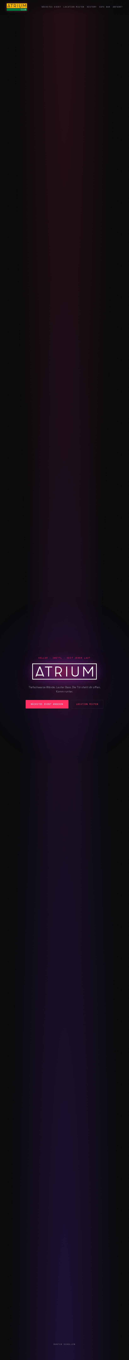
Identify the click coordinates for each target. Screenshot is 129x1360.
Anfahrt (118, 7)
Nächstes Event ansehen (47, 704)
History (92, 7)
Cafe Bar (104, 7)
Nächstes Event (51, 7)
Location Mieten (74, 7)
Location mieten (87, 704)
